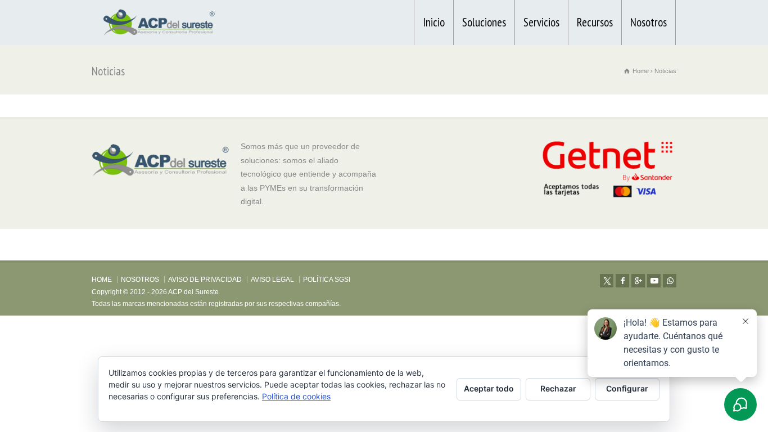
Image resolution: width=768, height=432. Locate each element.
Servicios (541, 22)
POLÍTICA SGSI (326, 280)
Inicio (434, 22)
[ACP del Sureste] (159, 22)
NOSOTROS (140, 280)
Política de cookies (296, 396)
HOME (102, 280)
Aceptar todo (489, 388)
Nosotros (648, 22)
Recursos (595, 22)
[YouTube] (654, 280)
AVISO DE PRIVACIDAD (205, 280)
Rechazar (558, 388)
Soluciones (484, 22)
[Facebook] (622, 280)
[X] (606, 280)
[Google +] (638, 280)
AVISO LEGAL (272, 280)
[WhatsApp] (669, 280)
